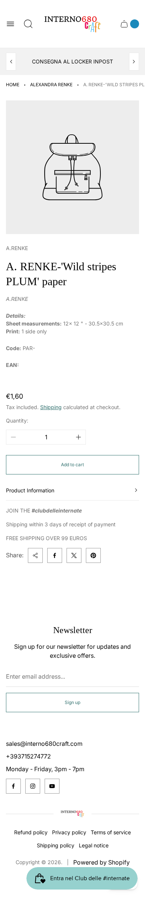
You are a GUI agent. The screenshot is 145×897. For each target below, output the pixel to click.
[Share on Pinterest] (93, 555)
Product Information (30, 490)
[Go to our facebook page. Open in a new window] (13, 786)
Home (12, 84)
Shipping (51, 407)
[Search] (28, 24)
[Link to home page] (72, 814)
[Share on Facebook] (54, 555)
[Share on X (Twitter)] (74, 555)
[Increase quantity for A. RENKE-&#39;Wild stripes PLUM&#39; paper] (78, 437)
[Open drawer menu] (10, 24)
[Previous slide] (11, 62)
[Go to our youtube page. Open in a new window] (52, 786)
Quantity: (17, 420)
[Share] (35, 555)
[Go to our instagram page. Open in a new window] (32, 786)
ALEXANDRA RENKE (51, 84)
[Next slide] (134, 62)
